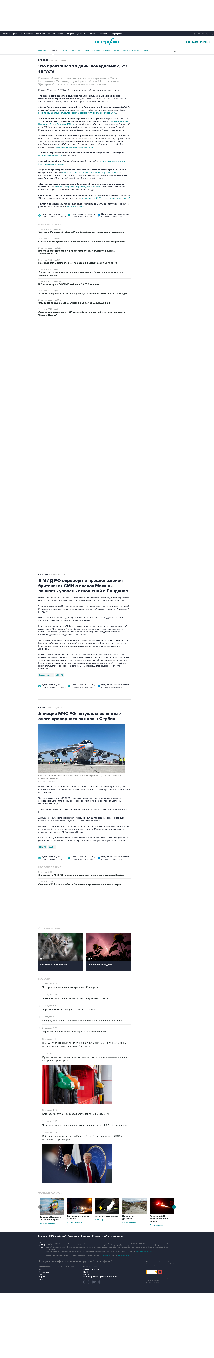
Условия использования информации (159, 1278)
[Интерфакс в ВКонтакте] (92, 1282)
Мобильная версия (9, 34)
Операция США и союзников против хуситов (159, 1219)
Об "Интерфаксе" (27, 34)
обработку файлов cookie (144, 1251)
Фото (145, 51)
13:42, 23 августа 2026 (57, 334)
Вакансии (85, 1236)
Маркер (42, 1277)
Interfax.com (40, 34)
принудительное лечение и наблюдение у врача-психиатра (90, 172)
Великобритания (46, 675)
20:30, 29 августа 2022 (57, 60)
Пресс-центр (73, 1236)
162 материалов (129, 1222)
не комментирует (75, 207)
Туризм (79, 34)
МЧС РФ (42, 847)
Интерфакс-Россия (55, 34)
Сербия (52, 847)
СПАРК (41, 1270)
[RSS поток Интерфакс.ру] (96, 1282)
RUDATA (86, 1274)
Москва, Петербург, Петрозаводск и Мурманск (77, 187)
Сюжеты (136, 51)
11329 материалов (74, 1222)
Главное (42, 51)
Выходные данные (152, 1280)
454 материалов (101, 1220)
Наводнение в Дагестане (129, 1217)
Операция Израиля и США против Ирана (50, 1218)
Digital (116, 51)
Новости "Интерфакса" (91, 1270)
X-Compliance (44, 1272)
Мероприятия (117, 34)
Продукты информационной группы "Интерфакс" (75, 1261)
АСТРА (41, 1279)
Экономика (75, 51)
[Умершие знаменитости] (107, 1213)
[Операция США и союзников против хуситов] (162, 1213)
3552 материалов (47, 1223)
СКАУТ (41, 1274)
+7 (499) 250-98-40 (106, 1255)
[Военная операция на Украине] (79, 1213)
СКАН (85, 1272)
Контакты (42, 1236)
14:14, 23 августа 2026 (57, 575)
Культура (96, 51)
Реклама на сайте (100, 1236)
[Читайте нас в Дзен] (84, 1282)
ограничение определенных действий (74, 147)
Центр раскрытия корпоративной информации (100, 1277)
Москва (106, 51)
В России (53, 51)
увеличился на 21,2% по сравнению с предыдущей (106, 198)
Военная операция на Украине (78, 1217)
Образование (104, 34)
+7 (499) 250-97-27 (123, 1255)
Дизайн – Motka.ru (152, 1283)
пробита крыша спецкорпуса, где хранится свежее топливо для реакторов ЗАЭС (77, 113)
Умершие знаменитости (106, 1216)
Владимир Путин (46, 449)
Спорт (86, 51)
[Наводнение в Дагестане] (134, 1213)
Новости (125, 51)
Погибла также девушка (50, 155)
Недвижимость (90, 34)
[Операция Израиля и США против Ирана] (52, 1214)
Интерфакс (107, 41)
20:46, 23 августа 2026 (55, 708)
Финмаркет (69, 34)
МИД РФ (59, 675)
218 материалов (156, 1225)
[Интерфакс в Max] (99, 1282)
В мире (63, 51)
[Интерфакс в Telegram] (88, 1282)
